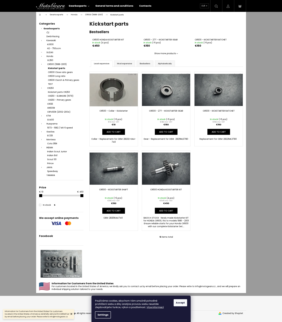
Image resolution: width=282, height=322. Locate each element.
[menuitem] (79, 6)
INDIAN (49, 147)
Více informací (155, 307)
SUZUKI (49, 52)
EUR (204, 5)
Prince (50, 163)
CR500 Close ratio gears (60, 72)
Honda (49, 56)
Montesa (51, 139)
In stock (49, 204)
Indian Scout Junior (57, 151)
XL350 (50, 60)
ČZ (47, 32)
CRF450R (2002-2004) (58, 111)
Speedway (52, 171)
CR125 (50, 103)
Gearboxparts (52, 28)
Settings (103, 315)
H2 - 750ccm (54, 48)
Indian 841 (52, 155)
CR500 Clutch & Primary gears (63, 80)
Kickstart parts (56, 68)
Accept (180, 302)
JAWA (49, 167)
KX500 (50, 44)
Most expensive (124, 63)
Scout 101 (51, 159)
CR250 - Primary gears (59, 99)
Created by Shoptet (232, 313)
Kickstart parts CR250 (59, 92)
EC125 (50, 135)
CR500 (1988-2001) (57, 64)
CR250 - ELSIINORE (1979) (60, 95)
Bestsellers (145, 63)
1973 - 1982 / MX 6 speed (60, 127)
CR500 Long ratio (56, 76)
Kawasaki (51, 40)
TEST (50, 84)
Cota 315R (52, 143)
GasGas (50, 131)
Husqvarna (51, 123)
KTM (48, 115)
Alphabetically (165, 63)
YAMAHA (50, 175)
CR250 (50, 88)
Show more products (165, 53)
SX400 (50, 119)
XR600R (51, 107)
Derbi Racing (52, 36)
